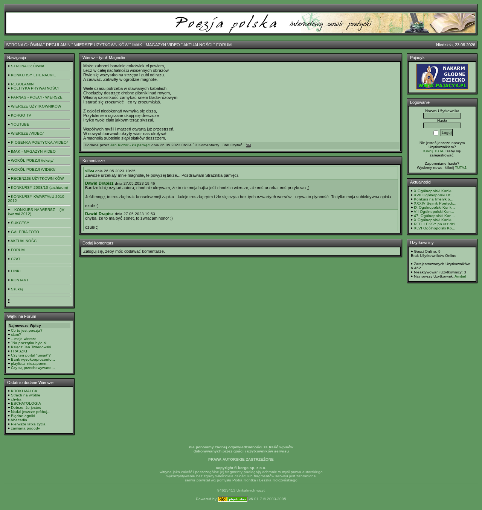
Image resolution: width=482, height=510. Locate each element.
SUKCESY (20, 223)
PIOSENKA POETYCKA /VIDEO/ (39, 142)
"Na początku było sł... (30, 343)
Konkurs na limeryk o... (433, 199)
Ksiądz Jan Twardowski (31, 347)
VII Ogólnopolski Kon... (434, 211)
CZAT (15, 259)
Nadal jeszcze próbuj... (30, 412)
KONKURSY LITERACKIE (33, 75)
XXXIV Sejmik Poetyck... (435, 203)
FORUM (224, 44)
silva (89, 170)
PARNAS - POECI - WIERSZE (37, 97)
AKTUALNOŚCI (197, 44)
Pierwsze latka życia (28, 424)
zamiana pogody (25, 428)
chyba (16, 399)
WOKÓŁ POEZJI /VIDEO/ (33, 169)
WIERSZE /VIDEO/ (27, 133)
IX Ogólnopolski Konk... (434, 207)
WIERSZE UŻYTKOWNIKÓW (101, 44)
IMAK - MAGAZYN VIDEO (156, 44)
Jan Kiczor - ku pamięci (130, 145)
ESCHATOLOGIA (26, 403)
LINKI (16, 271)
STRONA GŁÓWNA (24, 44)
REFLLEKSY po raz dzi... (436, 224)
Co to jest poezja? (27, 330)
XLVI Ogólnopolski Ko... (434, 228)
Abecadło (19, 420)
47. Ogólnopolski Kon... (434, 216)
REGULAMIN (58, 44)
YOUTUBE (20, 124)
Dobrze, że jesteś (26, 407)
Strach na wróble (25, 395)
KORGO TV (21, 115)
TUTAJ (460, 167)
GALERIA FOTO (25, 232)
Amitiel (460, 276)
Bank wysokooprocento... (33, 359)
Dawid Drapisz (99, 183)
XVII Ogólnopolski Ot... (434, 195)
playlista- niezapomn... (30, 363)
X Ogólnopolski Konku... (435, 191)
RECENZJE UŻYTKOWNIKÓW (37, 178)
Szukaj (17, 289)
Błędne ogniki (23, 416)
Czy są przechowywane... (33, 368)
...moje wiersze (24, 339)
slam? (16, 334)
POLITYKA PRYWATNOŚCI (35, 88)
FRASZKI (19, 351)
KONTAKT (20, 280)
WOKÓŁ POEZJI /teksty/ (32, 160)
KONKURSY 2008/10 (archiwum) (39, 187)
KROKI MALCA (24, 391)
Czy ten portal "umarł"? (31, 355)
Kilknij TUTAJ (434, 151)
